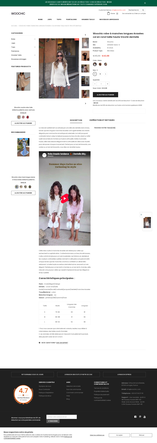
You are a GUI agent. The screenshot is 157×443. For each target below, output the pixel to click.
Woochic (110, 42)
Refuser (141, 435)
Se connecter (127, 13)
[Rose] (23, 117)
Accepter (119, 435)
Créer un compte (140, 13)
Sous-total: (97, 88)
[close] (145, 3)
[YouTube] (144, 416)
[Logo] (18, 13)
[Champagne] (21, 187)
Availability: (97, 48)
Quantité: (96, 80)
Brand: (95, 42)
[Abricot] (19, 117)
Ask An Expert (62, 343)
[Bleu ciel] (17, 187)
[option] (59, 68)
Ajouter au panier (23, 123)
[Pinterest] (139, 416)
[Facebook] (135, 416)
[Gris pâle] (25, 187)
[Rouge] (27, 117)
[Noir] (30, 187)
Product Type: (98, 51)
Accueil (14, 26)
